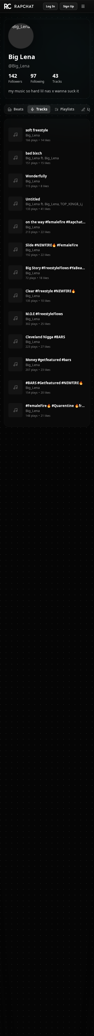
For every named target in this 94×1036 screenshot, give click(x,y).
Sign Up (68, 6)
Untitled (33, 199)
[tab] (15, 109)
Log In (50, 6)
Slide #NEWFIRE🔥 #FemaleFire (52, 245)
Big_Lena (33, 135)
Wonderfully (36, 176)
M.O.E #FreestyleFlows (44, 314)
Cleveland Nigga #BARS (45, 337)
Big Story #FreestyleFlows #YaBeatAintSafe (56, 268)
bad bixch (34, 153)
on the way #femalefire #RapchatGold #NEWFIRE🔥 (56, 222)
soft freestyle (37, 130)
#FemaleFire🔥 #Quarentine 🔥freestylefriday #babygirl (56, 406)
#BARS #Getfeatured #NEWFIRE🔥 (54, 383)
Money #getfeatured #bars (48, 360)
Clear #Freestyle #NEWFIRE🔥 (50, 291)
